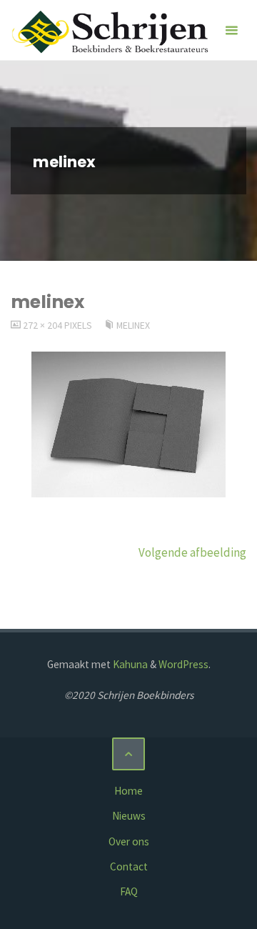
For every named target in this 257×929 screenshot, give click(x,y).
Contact (129, 866)
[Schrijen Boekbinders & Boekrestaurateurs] (112, 30)
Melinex (133, 325)
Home (128, 791)
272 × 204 (43, 325)
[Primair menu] (231, 30)
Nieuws (129, 816)
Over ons (129, 841)
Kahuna (129, 664)
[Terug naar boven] (128, 753)
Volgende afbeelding (192, 552)
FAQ (129, 891)
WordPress (183, 664)
